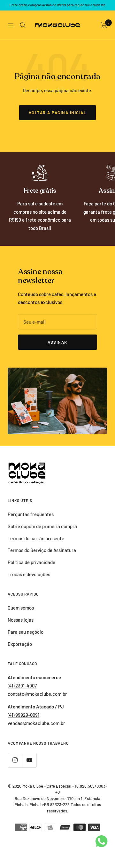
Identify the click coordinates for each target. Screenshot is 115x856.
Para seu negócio (25, 632)
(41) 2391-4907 (22, 685)
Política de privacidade (31, 562)
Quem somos (21, 608)
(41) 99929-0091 (23, 715)
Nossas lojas (21, 620)
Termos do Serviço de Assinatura (42, 550)
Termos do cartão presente (36, 538)
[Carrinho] (104, 25)
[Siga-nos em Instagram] (15, 760)
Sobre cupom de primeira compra (42, 526)
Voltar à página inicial (58, 112)
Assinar (57, 342)
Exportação (20, 644)
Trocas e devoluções (29, 574)
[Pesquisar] (23, 25)
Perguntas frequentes (31, 514)
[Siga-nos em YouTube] (29, 760)
